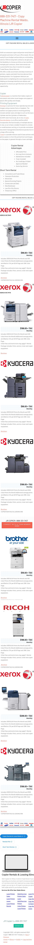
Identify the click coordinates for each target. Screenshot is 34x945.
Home (5, 939)
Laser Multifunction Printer (22, 901)
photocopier (5, 96)
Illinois (12, 939)
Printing (2, 106)
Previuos (6, 937)
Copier (30, 896)
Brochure (4, 278)
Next (27, 935)
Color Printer (21, 906)
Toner (2, 134)
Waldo (18, 939)
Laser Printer (21, 908)
